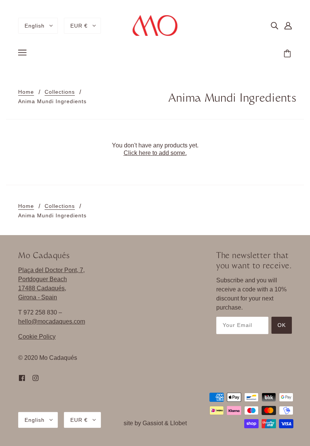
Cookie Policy (37, 336)
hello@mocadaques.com (51, 321)
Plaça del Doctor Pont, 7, (51, 270)
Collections (60, 92)
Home (26, 92)
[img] (274, 25)
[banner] (155, 25)
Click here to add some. (155, 153)
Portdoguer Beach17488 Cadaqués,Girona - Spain (42, 288)
